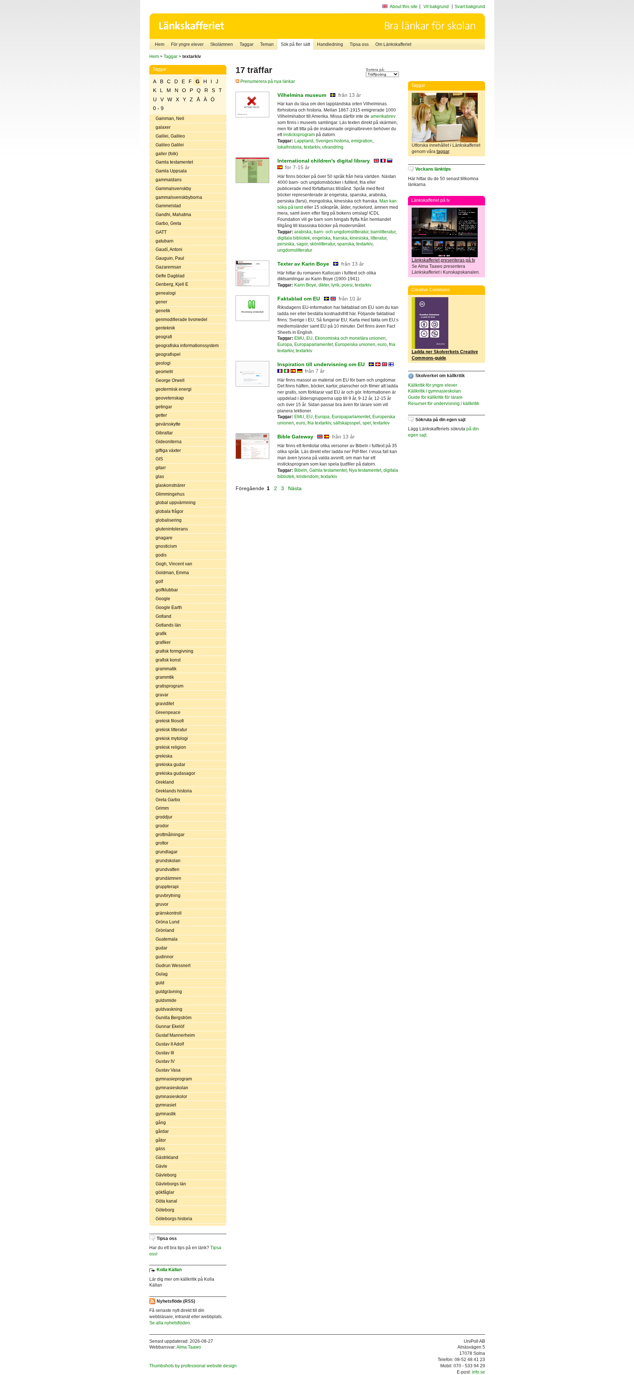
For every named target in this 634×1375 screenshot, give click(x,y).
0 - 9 (158, 108)
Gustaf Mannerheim (175, 1035)
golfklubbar (167, 589)
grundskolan (168, 860)
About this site (404, 6)
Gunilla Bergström (174, 1017)
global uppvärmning (176, 502)
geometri (164, 371)
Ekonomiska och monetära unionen (350, 338)
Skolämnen (221, 44)
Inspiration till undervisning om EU (321, 364)
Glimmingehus (170, 494)
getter (161, 415)
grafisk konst (168, 660)
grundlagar (167, 851)
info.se (478, 1372)
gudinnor (165, 956)
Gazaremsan (168, 267)
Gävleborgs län (171, 1183)
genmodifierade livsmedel (181, 319)
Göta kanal (166, 1201)
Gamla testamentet (174, 162)
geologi (163, 363)
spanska (345, 244)
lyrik (335, 285)
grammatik (166, 668)
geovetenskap (170, 398)
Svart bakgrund (470, 6)
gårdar (162, 1131)
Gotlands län (168, 625)
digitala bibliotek (293, 238)
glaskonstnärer (170, 485)
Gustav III (165, 1052)
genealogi (166, 293)
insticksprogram (299, 134)
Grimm (162, 808)
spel (366, 423)
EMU (299, 338)
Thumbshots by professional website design (193, 1365)
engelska (321, 238)
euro (382, 344)
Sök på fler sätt (295, 44)
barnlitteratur (383, 231)
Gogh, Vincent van (174, 563)
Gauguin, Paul (170, 258)
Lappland (303, 140)
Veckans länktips (433, 169)
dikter (323, 285)
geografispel (168, 354)
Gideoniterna (169, 441)
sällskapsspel (346, 423)
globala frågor (169, 511)
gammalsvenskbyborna (179, 197)
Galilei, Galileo (170, 136)
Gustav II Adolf (170, 1044)
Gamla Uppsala (171, 171)
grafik (161, 633)
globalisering (169, 520)
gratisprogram (169, 686)
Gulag (162, 974)
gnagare (164, 537)
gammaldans (169, 179)
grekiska (164, 756)
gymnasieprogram (174, 1079)
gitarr (161, 467)
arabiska (302, 231)
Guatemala (167, 939)
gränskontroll (169, 913)
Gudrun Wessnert (173, 965)
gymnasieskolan (172, 1087)
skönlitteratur (322, 244)
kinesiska (359, 238)
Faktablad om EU (298, 299)
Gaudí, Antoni (169, 249)
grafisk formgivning (174, 651)
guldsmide (166, 1000)
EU (309, 338)
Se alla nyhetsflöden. (170, 1322)
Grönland (165, 930)
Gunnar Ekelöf (170, 1026)
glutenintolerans (172, 529)
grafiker (163, 642)
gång (161, 1122)
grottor (162, 843)
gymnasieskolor (171, 1096)
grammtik (165, 677)
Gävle (161, 1166)
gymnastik (166, 1113)
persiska (285, 244)
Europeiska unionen (355, 344)
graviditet (165, 703)
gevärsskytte (168, 424)
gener (161, 301)
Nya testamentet (365, 470)
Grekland (165, 782)
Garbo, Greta (168, 223)
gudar (161, 948)
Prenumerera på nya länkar (267, 81)
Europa (284, 344)
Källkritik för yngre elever (432, 385)
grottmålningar (170, 834)
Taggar (247, 44)
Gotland (163, 616)
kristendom (307, 476)
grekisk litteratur (171, 729)
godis (161, 555)
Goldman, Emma (172, 572)
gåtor (161, 1140)
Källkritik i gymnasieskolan (434, 391)
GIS (159, 459)
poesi (347, 285)
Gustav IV (165, 1061)
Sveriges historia (332, 140)
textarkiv (312, 147)
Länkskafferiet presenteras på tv (443, 260)
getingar (164, 406)
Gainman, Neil (170, 118)
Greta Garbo (168, 799)
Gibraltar (164, 432)
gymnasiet (166, 1105)
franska (340, 238)
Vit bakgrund (436, 6)
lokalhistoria (289, 147)
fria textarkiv (319, 423)
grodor (162, 825)
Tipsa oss (359, 44)
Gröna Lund (167, 921)
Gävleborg (166, 1175)
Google (163, 598)
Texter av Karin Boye (303, 264)
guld (160, 982)
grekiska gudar (170, 764)
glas (160, 476)
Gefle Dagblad (170, 275)
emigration (361, 140)
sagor (301, 244)
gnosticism (166, 546)
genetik (163, 310)
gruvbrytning (168, 895)
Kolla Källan (169, 1269)
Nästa (295, 488)
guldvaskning (169, 1009)
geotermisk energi (174, 389)
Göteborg (165, 1209)
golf (159, 581)
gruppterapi (167, 886)
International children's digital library (324, 161)
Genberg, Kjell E (172, 284)
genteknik (165, 328)
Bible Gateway (295, 437)
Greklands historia (174, 791)
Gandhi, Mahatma (173, 214)
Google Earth (169, 607)
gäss (160, 1148)
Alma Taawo (188, 1347)
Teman (267, 44)
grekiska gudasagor (175, 773)
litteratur (378, 238)
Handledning (330, 44)
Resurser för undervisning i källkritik (443, 403)
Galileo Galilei (170, 144)
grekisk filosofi (170, 720)
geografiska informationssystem (187, 345)
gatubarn (165, 241)
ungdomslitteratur (294, 250)
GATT (161, 232)
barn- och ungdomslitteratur (341, 231)
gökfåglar (165, 1192)
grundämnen (168, 878)
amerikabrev (383, 116)
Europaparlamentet (313, 344)
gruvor (162, 904)
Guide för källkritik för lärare (435, 397)
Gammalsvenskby (173, 188)
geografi (164, 336)
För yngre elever (187, 44)
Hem (159, 44)
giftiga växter (168, 450)
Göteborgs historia (174, 1218)
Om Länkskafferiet (393, 44)
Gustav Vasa (168, 1070)
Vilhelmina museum (301, 95)
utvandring (332, 147)
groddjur (164, 817)
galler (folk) (167, 153)
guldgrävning (169, 991)
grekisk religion (171, 747)
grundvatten (167, 869)
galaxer (163, 127)
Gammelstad (168, 205)
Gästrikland (167, 1157)
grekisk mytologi (172, 738)
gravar (162, 694)
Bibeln (300, 470)
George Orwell (170, 380)
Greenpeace (168, 712)
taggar (443, 151)
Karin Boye (305, 285)
